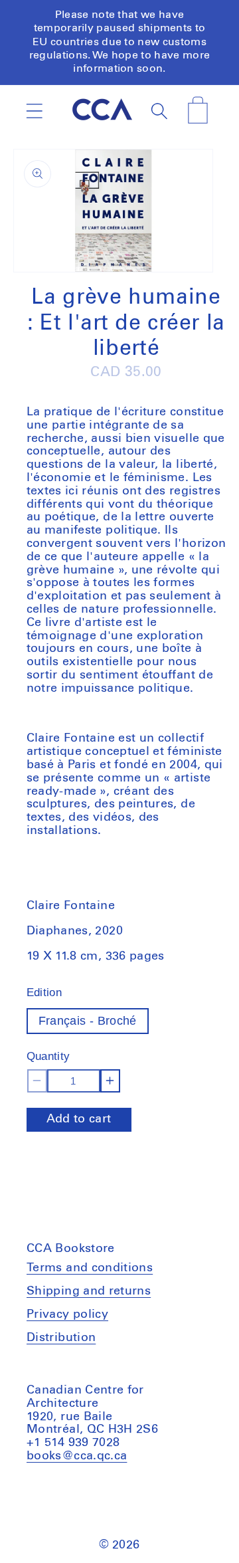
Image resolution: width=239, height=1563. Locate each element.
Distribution (61, 1338)
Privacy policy (67, 1314)
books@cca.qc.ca (77, 1456)
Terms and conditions (90, 1268)
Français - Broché (88, 1020)
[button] (34, 111)
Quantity (48, 1056)
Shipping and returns (89, 1291)
